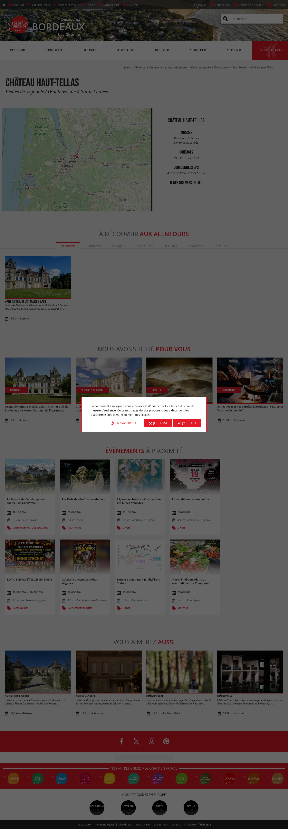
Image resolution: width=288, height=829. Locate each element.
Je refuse (160, 423)
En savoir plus (127, 423)
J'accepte (189, 423)
